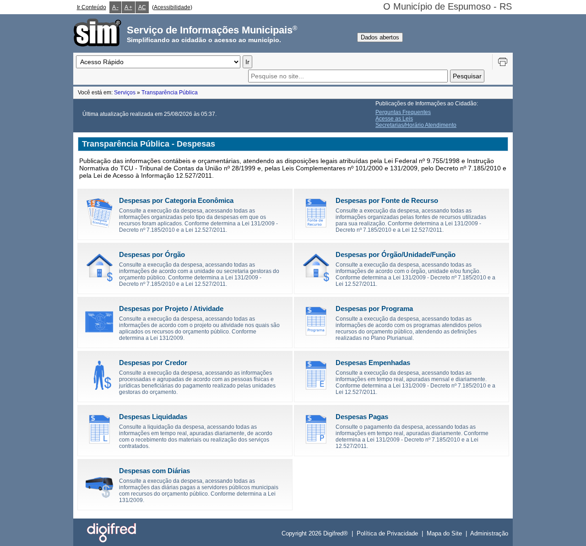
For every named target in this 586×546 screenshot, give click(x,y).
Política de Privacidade (387, 533)
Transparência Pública (169, 92)
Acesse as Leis (394, 118)
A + (128, 7)
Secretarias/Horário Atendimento (415, 125)
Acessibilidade (172, 7)
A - (115, 7)
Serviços (125, 92)
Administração (489, 533)
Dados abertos (380, 37)
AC (142, 7)
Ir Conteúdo (91, 7)
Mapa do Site (444, 533)
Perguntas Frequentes (403, 112)
